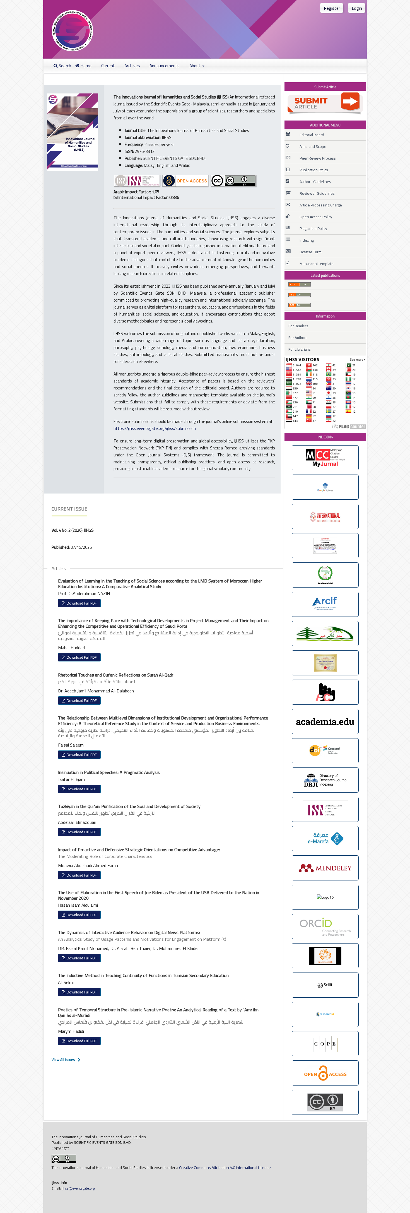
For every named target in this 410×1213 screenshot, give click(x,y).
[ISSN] (137, 186)
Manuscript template (317, 263)
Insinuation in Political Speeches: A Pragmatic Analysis (109, 772)
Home (85, 66)
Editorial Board (312, 134)
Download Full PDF (81, 603)
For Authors (297, 337)
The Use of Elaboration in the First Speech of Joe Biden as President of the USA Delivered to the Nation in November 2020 (158, 895)
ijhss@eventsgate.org (78, 1188)
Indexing (307, 240)
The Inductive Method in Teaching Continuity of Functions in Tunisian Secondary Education (143, 975)
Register (332, 8)
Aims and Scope (313, 146)
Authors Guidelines (315, 181)
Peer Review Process (318, 158)
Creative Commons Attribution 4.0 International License (225, 1167)
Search (64, 66)
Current (108, 66)
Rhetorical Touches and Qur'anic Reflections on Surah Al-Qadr (115, 678)
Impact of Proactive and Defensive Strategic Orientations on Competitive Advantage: (139, 853)
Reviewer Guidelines (317, 193)
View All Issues (63, 1059)
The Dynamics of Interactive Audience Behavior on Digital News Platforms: (142, 936)
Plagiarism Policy (313, 228)
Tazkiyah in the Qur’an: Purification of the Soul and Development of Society (129, 809)
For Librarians (299, 349)
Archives (132, 66)
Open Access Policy (316, 216)
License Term (311, 252)
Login (357, 8)
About (195, 66)
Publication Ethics (314, 170)
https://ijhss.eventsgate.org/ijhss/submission (155, 428)
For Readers (298, 325)
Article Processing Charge (321, 205)
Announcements (164, 66)
